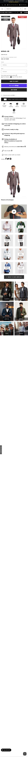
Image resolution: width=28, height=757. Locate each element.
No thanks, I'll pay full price (14, 754)
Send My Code (14, 750)
